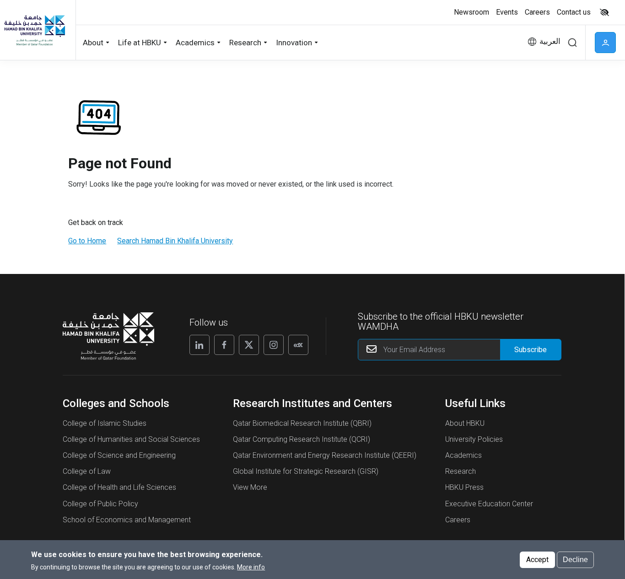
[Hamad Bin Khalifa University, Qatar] (34, 30)
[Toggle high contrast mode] (603, 12)
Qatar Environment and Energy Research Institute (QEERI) (324, 455)
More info (251, 566)
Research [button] (245, 42)
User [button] (605, 42)
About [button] (93, 42)
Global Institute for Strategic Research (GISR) (305, 471)
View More (250, 487)
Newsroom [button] (471, 12)
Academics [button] (195, 42)
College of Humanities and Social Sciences (131, 439)
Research (460, 471)
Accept (537, 559)
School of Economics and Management (127, 519)
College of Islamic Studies (104, 423)
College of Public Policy (100, 503)
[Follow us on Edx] (298, 345)
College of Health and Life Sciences (119, 487)
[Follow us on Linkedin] (199, 345)
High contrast (604, 12)
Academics (463, 455)
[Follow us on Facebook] (224, 345)
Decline (575, 559)
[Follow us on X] (249, 345)
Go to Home (87, 240)
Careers (457, 519)
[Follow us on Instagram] (274, 345)
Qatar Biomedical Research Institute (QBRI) (302, 423)
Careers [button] (537, 12)
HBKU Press (464, 487)
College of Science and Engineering (119, 455)
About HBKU (465, 423)
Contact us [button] (574, 12)
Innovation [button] (294, 42)
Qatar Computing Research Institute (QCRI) (301, 439)
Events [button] (507, 12)
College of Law (87, 471)
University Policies (474, 439)
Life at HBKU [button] (139, 42)
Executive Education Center (489, 503)
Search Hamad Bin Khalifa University (175, 240)
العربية (549, 41)
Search (572, 42)
